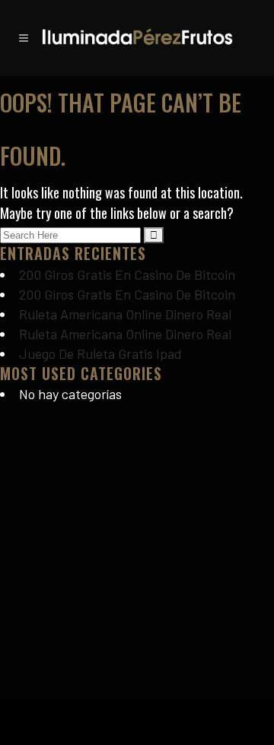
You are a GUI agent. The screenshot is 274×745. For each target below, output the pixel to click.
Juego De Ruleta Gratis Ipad (100, 353)
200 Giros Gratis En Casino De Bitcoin (127, 274)
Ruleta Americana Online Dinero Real (125, 314)
